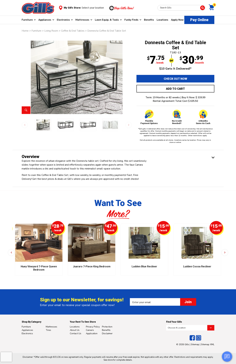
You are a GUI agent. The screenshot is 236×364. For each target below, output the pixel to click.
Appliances (44, 19)
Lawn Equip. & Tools (107, 19)
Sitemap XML (207, 344)
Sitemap (195, 344)
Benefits (149, 19)
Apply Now (177, 19)
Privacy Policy (93, 326)
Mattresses (82, 19)
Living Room (51, 31)
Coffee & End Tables (72, 31)
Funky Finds (131, 19)
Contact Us (75, 333)
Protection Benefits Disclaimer (107, 330)
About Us (74, 330)
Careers (90, 330)
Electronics (63, 19)
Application (91, 333)
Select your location (93, 7)
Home (25, 31)
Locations (162, 19)
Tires (48, 330)
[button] (11, 252)
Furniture (27, 19)
